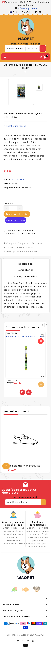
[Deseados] (36, 12)
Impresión (29, 233)
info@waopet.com (27, 8)
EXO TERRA (18, 179)
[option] (39, 87)
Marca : (8, 179)
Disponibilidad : (12, 187)
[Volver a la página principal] (26, 71)
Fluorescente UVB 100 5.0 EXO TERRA (25, 336)
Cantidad (8, 203)
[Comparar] (40, 12)
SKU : (6, 183)
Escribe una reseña (16, 126)
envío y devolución (25, 276)
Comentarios (25, 269)
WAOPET (39, 634)
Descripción (25, 263)
